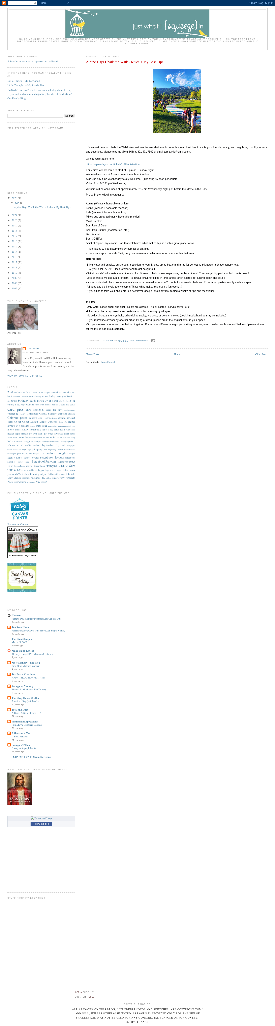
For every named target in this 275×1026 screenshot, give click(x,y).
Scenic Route (15, 457)
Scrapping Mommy (23, 686)
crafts (10, 421)
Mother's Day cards (56, 445)
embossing (41, 425)
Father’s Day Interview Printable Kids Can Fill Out (36, 618)
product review (24, 453)
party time (42, 449)
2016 (15, 241)
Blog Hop (20, 404)
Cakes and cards (67, 404)
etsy (73, 425)
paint (34, 449)
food (73, 429)
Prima (66, 449)
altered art (56, 392)
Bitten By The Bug (47, 400)
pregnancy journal (55, 449)
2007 (15, 288)
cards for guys (54, 409)
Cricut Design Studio (34, 421)
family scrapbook (31, 429)
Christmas (32, 413)
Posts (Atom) (108, 362)
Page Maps (26, 449)
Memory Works (48, 441)
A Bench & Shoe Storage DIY (26, 712)
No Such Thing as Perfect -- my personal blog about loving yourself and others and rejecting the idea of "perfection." (39, 92)
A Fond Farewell (20, 736)
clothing (71, 413)
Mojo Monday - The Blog (26, 662)
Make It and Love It (23, 650)
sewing (29, 465)
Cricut (17, 421)
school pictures (31, 457)
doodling (25, 425)
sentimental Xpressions (25, 721)
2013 (15, 257)
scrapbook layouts (52, 457)
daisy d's (63, 421)
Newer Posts (92, 354)
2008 (15, 283)
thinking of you (38, 474)
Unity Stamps (14, 477)
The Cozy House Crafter (25, 698)
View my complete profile (24, 376)
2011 (15, 267)
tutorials (70, 474)
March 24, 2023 (19, 642)
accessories (38, 392)
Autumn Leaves (20, 396)
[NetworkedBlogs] (41, 818)
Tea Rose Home (20, 627)
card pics (15, 409)
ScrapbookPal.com (44, 461)
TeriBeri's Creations (23, 674)
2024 (15, 215)
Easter (32, 425)
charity (22, 413)
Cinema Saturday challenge (53, 413)
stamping (51, 466)
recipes (72, 453)
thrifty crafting (54, 474)
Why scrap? (41, 481)
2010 (15, 272)
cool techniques (47, 418)
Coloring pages (17, 418)
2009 (15, 278)
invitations (47, 437)
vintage (55, 477)
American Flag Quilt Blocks (25, 701)
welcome (31, 482)
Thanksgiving (24, 474)
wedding (22, 481)
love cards (19, 441)
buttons (55, 404)
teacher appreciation (59, 470)
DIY (18, 425)
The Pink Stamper (22, 639)
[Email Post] (153, 340)
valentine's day (38, 477)
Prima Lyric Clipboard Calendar (27, 724)
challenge (12, 413)
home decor (24, 437)
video (48, 477)
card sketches (35, 409)
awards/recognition (37, 396)
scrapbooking (23, 461)
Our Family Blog (16, 98)
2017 (15, 236)
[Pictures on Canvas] (20, 520)
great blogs (69, 433)
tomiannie (33, 349)
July (17, 202)
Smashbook (39, 465)
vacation (26, 477)
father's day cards (50, 429)
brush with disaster (43, 404)
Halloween (12, 437)
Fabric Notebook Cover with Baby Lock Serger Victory (38, 630)
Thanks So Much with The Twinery (29, 689)
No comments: (140, 340)
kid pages (57, 437)
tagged (41, 469)
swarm (25, 470)
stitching (63, 466)
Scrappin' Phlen (21, 745)
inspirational (36, 437)
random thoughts (56, 453)
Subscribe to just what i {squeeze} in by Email (32, 61)
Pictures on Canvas (17, 524)
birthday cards (27, 400)
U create (16, 615)
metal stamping (62, 441)
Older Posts (261, 354)
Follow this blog (41, 824)
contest (33, 418)
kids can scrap (69, 437)
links (10, 441)
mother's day (38, 445)
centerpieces (69, 409)
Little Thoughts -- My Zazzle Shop (26, 85)
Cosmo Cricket (66, 418)
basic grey (61, 396)
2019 (15, 225)
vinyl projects (67, 477)
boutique (30, 404)
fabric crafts (14, 429)
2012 (15, 262)
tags (47, 469)
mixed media (24, 445)
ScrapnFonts (19, 466)
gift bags (48, 433)
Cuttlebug (52, 421)
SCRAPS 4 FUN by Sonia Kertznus (31, 757)
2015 (15, 246)
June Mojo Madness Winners (26, 665)
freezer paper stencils (17, 433)
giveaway (58, 433)
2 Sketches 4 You (19, 392)
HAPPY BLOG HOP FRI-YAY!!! (28, 677)
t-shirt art (33, 470)
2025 (15, 198)
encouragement (64, 425)
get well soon (35, 433)
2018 (15, 230)
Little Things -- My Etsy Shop (23, 81)
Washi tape (12, 481)
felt (61, 429)
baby (52, 396)
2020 (15, 220)
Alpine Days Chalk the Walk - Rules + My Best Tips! (125, 61)
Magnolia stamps (32, 441)
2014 (15, 251)
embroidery (53, 425)
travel (63, 474)
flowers (67, 429)
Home (177, 354)
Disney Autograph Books (24, 748)
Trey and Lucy (20, 709)
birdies (14, 400)
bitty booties (64, 400)
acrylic (47, 392)
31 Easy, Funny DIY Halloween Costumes (32, 653)
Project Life (38, 453)
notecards (17, 449)
